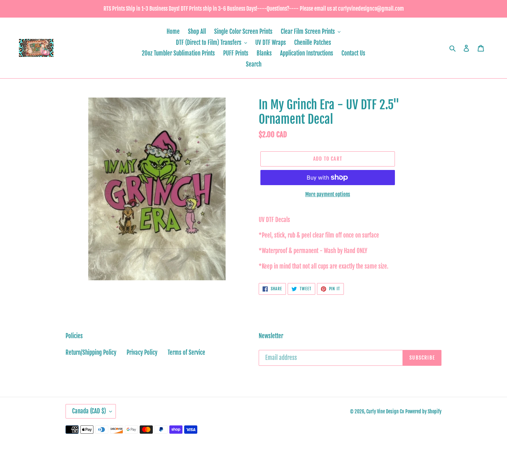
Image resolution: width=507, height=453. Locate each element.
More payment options (327, 194)
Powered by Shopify (423, 411)
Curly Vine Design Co (385, 411)
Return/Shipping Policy (91, 352)
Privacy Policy (142, 352)
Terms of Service (186, 352)
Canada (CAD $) (89, 411)
